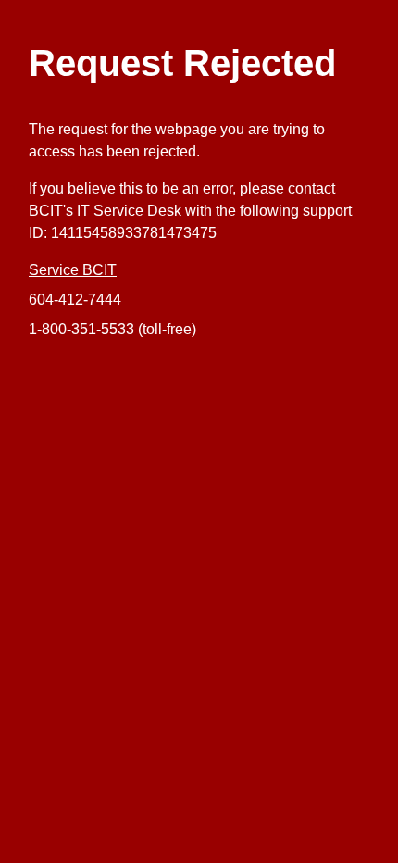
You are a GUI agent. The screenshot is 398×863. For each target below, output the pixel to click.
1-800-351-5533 (81, 329)
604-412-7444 (75, 299)
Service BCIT (73, 270)
